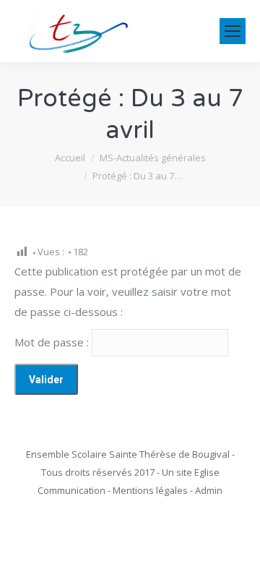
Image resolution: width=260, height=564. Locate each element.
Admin (208, 490)
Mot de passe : (53, 342)
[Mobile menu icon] (233, 31)
